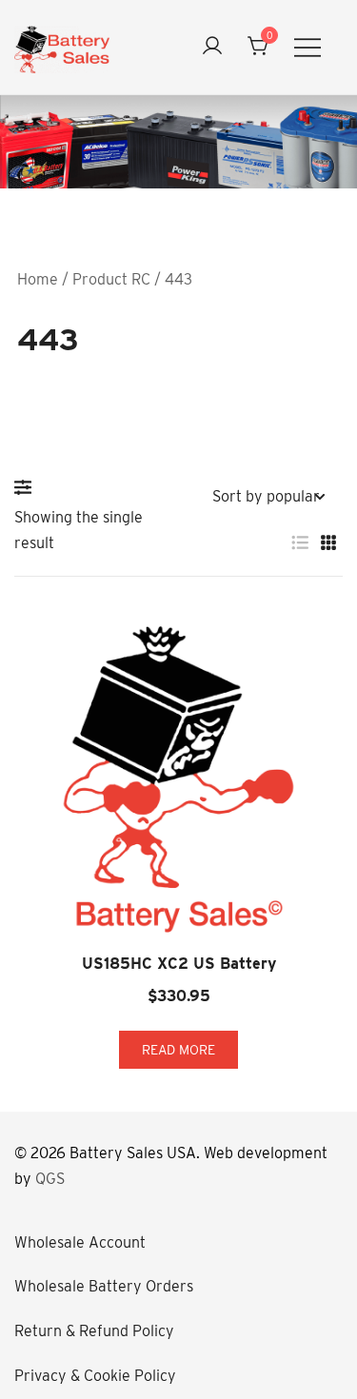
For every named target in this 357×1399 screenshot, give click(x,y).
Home (37, 279)
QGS (50, 1179)
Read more (178, 1049)
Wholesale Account (80, 1242)
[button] (27, 487)
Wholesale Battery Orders (103, 1286)
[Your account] (212, 47)
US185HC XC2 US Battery (179, 964)
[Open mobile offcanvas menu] (307, 47)
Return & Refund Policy (94, 1331)
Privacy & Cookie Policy (95, 1376)
